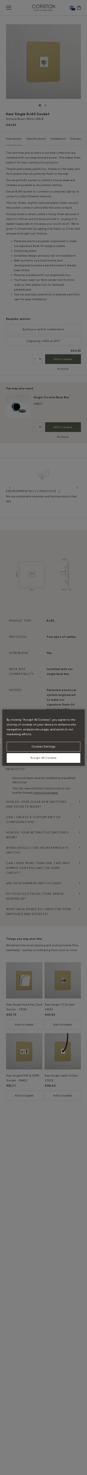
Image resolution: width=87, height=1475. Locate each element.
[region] (43, 737)
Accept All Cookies (43, 758)
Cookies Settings (44, 746)
